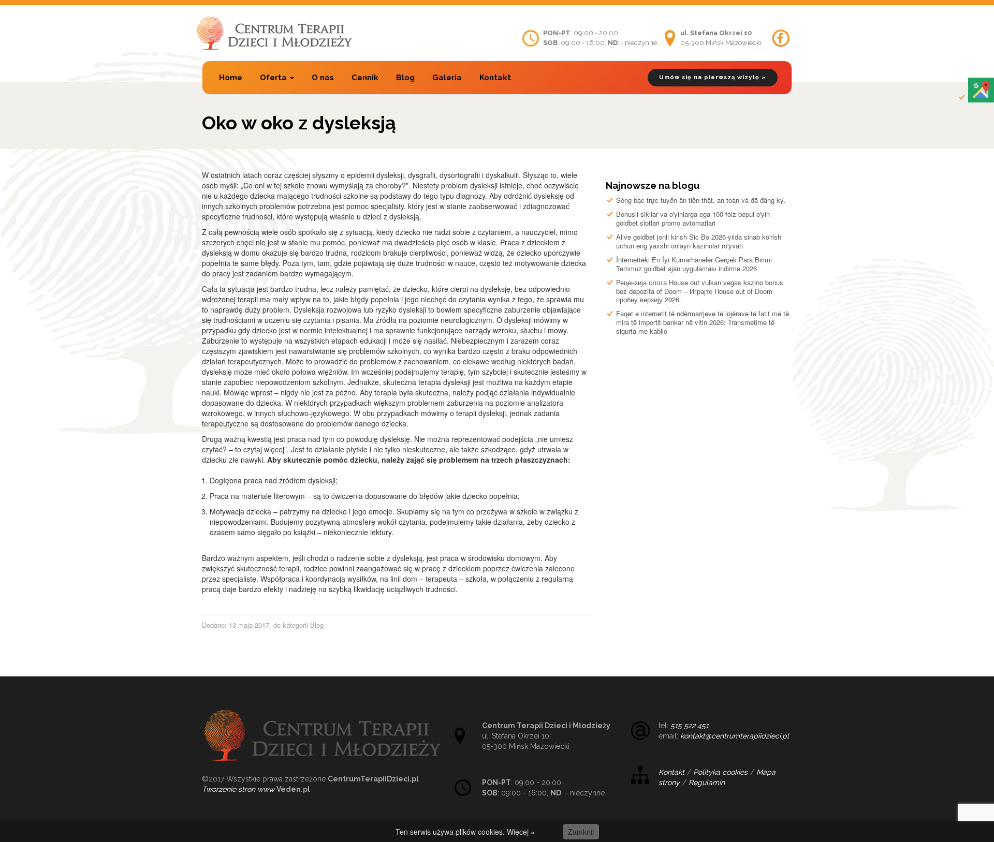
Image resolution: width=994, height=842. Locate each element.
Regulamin (707, 782)
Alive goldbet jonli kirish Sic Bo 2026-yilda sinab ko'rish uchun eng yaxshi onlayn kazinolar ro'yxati (698, 241)
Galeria (447, 77)
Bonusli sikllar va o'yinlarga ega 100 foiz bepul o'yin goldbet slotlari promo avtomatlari (693, 218)
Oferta (274, 77)
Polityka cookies (720, 772)
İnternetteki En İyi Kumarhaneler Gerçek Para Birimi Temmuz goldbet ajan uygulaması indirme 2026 (694, 264)
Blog (405, 77)
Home (230, 77)
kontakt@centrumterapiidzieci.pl (734, 736)
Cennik (365, 77)
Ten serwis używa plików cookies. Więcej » (465, 831)
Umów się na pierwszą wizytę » (712, 77)
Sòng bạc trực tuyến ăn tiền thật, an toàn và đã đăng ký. (701, 200)
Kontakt (495, 77)
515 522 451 (689, 725)
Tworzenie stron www (238, 789)
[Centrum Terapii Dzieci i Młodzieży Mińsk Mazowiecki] (274, 33)
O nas (323, 77)
